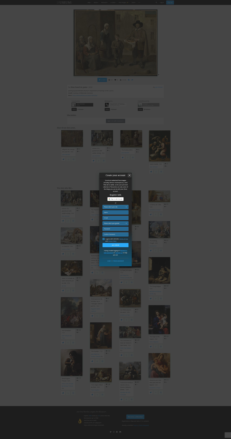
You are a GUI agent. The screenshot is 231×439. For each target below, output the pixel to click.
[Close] (129, 175)
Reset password (118, 261)
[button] (115, 199)
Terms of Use (123, 239)
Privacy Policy (112, 241)
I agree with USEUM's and (116, 240)
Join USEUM (115, 245)
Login (109, 261)
